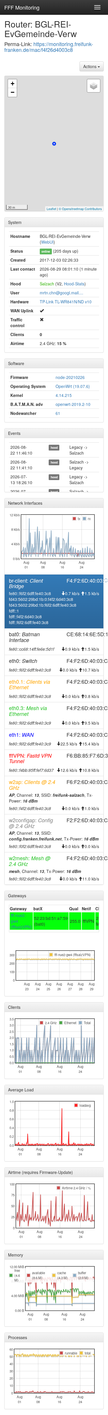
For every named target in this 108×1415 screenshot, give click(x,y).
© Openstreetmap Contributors (80, 208)
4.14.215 (64, 395)
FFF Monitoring (21, 7)
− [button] (12, 92)
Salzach (47, 284)
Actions (90, 66)
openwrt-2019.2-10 (73, 404)
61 (58, 413)
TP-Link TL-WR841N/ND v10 (66, 301)
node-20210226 (70, 377)
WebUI (47, 242)
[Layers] (93, 85)
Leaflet (51, 208)
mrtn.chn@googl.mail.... (61, 293)
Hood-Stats (74, 284)
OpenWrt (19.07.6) (73, 386)
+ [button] (12, 83)
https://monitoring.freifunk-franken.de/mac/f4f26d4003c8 (48, 46)
